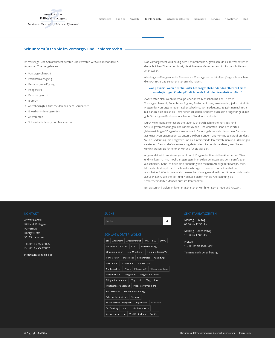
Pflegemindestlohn (149, 274)
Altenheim (117, 240)
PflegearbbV (140, 268)
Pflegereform (152, 280)
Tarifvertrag (112, 308)
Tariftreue (156, 302)
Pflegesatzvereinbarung (118, 285)
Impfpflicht (128, 257)
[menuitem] (105, 19)
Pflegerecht (136, 280)
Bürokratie (111, 246)
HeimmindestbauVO (157, 251)
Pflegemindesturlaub (116, 280)
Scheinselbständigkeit (117, 297)
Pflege (128, 268)
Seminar (135, 297)
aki (107, 240)
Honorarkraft (112, 257)
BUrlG (163, 240)
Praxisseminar (113, 291)
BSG (154, 240)
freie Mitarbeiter (135, 251)
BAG (146, 240)
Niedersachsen (113, 268)
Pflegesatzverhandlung (144, 285)
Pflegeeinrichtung (159, 268)
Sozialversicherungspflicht (119, 302)
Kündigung (159, 257)
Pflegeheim (130, 274)
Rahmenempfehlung (134, 291)
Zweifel (153, 314)
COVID (134, 246)
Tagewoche (141, 302)
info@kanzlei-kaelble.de (38, 254)
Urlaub (125, 308)
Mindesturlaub (145, 263)
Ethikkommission (114, 251)
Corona (124, 246)
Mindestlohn (128, 263)
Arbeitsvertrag (133, 240)
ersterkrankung (149, 246)
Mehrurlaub (112, 263)
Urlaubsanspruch (140, 308)
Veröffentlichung (137, 314)
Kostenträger (143, 257)
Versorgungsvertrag (116, 314)
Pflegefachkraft (113, 274)
